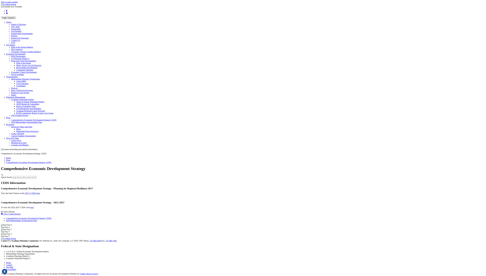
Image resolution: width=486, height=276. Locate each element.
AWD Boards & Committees (27, 104)
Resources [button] (10, 124)
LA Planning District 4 (20, 59)
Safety (13, 95)
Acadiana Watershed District (22, 99)
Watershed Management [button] (15, 97)
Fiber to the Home (23, 63)
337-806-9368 (96, 241)
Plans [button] (8, 118)
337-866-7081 (111, 241)
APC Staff (15, 27)
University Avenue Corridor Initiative (26, 52)
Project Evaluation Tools (26, 106)
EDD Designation (18, 56)
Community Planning (24, 70)
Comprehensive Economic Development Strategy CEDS (33, 120)
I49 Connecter (17, 49)
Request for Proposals (20, 38)
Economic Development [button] (15, 54)
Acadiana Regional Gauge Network (30, 111)
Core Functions (22, 84)
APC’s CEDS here (32, 193)
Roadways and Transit (20, 93)
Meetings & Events (18, 143)
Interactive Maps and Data (21, 127)
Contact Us (15, 40)
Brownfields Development (26, 68)
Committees (21, 86)
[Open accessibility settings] (4, 271)
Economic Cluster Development (24, 72)
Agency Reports (17, 134)
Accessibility (11, 269)
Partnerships (16, 29)
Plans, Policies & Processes (22, 90)
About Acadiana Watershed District (30, 102)
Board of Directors (18, 24)
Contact (9, 265)
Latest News (16, 140)
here (32, 207)
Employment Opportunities (22, 33)
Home (8, 263)
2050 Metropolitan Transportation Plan (26, 122)
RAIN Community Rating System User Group (34, 113)
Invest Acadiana (17, 74)
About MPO (21, 81)
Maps (18, 129)
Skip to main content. (9, 2)
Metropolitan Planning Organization (25, 79)
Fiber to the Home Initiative (22, 47)
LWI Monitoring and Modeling (28, 109)
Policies (14, 36)
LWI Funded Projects (19, 115)
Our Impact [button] (10, 45)
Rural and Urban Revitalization (23, 61)
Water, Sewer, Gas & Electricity (29, 65)
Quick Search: (6, 177)
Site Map (9, 267)
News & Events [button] (12, 138)
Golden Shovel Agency (89, 274)
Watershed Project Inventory (27, 131)
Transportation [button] (12, 77)
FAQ (13, 43)
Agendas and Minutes (20, 145)
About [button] (8, 22)
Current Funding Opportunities (23, 136)
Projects (14, 88)
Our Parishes (16, 31)
